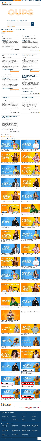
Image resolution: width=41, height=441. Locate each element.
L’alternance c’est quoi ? (35, 425)
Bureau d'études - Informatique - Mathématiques (14, 415)
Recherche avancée (11, 26)
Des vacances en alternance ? (26, 435)
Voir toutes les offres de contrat (7, 136)
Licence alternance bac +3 (5, 416)
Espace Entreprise (26, 0)
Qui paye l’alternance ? (25, 434)
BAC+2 (3, 415)
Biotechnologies (4, 420)
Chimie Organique (14, 419)
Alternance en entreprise (5, 426)
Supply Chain (34, 416)
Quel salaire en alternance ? (6, 435)
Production (23, 420)
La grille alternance (4, 425)
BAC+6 (3, 419)
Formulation (23, 416)
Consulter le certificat (29, 408)
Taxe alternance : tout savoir (26, 430)
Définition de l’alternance (25, 431)
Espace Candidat (17, 0)
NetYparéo (32, 0)
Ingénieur (23, 419)
